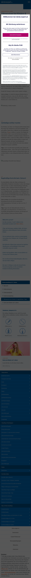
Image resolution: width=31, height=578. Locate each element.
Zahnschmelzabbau (5, 403)
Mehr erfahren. (19, 224)
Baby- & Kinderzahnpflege (7, 505)
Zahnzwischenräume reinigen (7, 435)
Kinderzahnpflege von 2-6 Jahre (7, 518)
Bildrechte (15, 545)
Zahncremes (8, 326)
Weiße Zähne (4, 470)
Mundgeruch (4, 385)
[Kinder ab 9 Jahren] (27, 6)
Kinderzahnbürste (8, 292)
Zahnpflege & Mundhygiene (7, 423)
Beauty (3, 467)
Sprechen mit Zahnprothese (7, 502)
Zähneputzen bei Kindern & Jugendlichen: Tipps (15, 299)
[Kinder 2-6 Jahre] (11, 6)
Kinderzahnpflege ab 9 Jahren (9, 282)
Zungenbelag (4, 419)
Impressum (15, 549)
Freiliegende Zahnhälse (6, 379)
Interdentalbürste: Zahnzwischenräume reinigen (11, 438)
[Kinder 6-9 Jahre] (19, 6)
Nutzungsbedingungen (15, 541)
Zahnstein (3, 410)
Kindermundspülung (8, 296)
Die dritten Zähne (5, 474)
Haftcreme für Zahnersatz (6, 496)
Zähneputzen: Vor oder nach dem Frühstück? (10, 432)
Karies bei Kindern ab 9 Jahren (11, 302)
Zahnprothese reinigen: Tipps (7, 493)
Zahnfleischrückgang (5, 400)
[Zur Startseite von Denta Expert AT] (6, 2)
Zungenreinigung (4, 448)
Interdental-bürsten (21, 335)
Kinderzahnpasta (8, 289)
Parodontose (4, 388)
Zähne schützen (4, 454)
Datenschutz (15, 532)
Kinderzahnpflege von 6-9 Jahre (7, 521)
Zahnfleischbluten (5, 394)
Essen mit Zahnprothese (6, 499)
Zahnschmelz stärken (5, 451)
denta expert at (15, 528)
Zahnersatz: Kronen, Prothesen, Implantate (10, 480)
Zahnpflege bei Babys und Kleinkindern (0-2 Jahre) (11, 515)
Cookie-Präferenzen (15, 536)
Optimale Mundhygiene (6, 426)
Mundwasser (8, 335)
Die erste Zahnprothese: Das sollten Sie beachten (11, 483)
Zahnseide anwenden (5, 442)
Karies (2, 382)
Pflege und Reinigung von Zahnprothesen (9, 486)
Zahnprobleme (5, 372)
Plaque (9, 132)
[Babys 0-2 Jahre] (4, 6)
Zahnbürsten (22, 326)
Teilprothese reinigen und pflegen (8, 489)
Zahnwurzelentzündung (6, 416)
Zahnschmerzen (4, 407)
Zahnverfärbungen (5, 413)
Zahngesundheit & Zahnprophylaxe (8, 457)
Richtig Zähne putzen (5, 429)
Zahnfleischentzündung (6, 397)
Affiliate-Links (4, 568)
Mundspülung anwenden (6, 445)
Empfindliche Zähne (5, 375)
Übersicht (6, 286)
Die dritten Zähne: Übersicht (7, 477)
